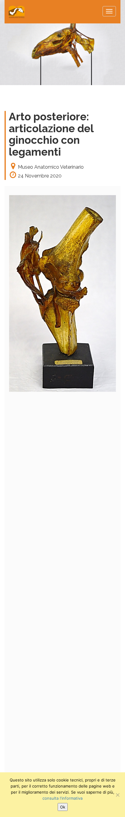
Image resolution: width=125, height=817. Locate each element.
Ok (62, 807)
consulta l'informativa (62, 798)
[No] (117, 795)
